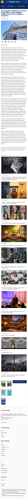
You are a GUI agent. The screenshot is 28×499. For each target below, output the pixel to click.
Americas (3, 445)
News (2, 6)
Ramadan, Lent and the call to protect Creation (12, 245)
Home (2, 430)
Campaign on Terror (5, 447)
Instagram (3, 483)
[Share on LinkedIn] (9, 42)
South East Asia (4, 468)
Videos (2, 434)
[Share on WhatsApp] (2, 42)
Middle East (3, 455)
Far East (2, 453)
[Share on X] (12, 42)
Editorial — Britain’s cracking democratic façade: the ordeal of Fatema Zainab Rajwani (13, 202)
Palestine (3, 464)
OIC (1, 462)
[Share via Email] (15, 42)
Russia (2, 466)
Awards (2, 436)
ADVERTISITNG (4, 432)
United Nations (4, 472)
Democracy (3, 449)
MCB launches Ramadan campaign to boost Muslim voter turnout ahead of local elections (13, 288)
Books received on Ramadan (8, 335)
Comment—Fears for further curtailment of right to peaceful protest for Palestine (13, 375)
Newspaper (11, 6)
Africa (2, 443)
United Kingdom (4, 470)
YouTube (2, 485)
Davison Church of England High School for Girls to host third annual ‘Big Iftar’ (13, 312)
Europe (2, 451)
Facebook (3, 480)
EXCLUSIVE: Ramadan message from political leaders (13, 223)
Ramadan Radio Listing (7, 352)
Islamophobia (21, 6)
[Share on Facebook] (6, 42)
